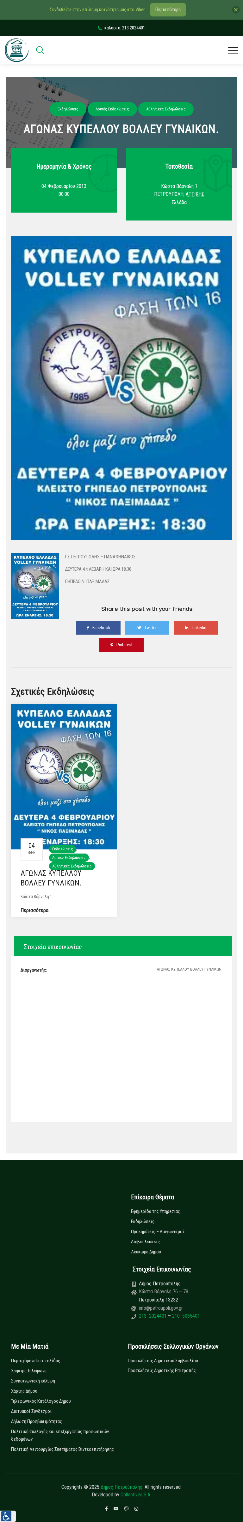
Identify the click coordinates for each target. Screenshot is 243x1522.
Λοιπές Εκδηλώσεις (69, 857)
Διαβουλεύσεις (145, 1242)
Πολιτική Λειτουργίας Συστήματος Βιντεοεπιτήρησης (62, 1449)
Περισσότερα (34, 910)
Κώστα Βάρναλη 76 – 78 (163, 1292)
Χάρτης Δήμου (24, 1391)
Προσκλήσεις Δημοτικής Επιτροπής (162, 1370)
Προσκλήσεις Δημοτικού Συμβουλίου (163, 1361)
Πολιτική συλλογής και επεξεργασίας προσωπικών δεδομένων (60, 1435)
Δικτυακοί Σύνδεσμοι (31, 1411)
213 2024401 (153, 1316)
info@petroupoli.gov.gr (161, 1308)
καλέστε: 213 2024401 (124, 27)
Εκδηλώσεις (62, 849)
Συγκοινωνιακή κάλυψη (33, 1381)
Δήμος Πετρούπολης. (122, 1487)
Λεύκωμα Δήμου (146, 1252)
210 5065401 (185, 1316)
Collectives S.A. (136, 1495)
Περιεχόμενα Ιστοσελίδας (35, 1361)
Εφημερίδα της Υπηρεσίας (155, 1211)
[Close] (236, 10)
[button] (8, 1516)
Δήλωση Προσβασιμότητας (36, 1421)
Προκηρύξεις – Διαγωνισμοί (157, 1231)
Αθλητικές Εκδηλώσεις (72, 866)
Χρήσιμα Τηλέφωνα (29, 1371)
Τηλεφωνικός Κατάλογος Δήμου (41, 1401)
